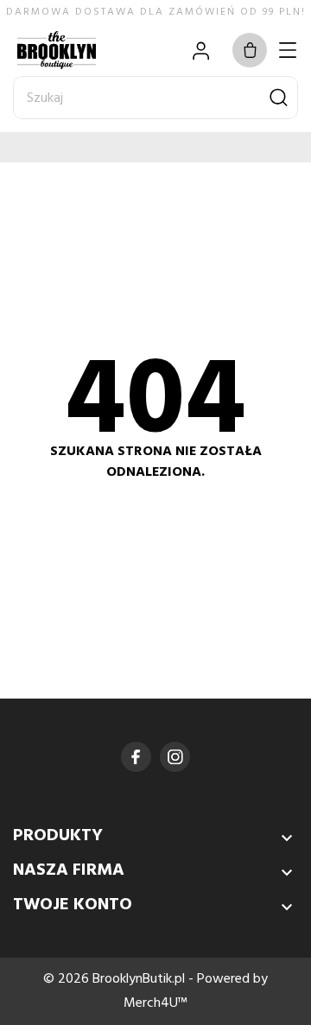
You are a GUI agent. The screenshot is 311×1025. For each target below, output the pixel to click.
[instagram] (175, 757)
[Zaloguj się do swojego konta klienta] (201, 50)
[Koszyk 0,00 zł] (249, 50)
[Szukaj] (278, 97)
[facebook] (136, 757)
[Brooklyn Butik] (73, 50)
